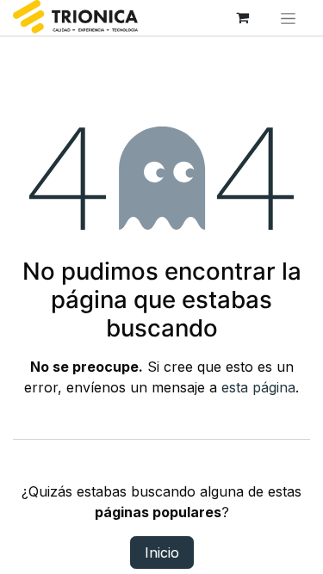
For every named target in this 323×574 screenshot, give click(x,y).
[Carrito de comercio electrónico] (243, 17)
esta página (258, 387)
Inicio (162, 552)
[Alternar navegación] (288, 17)
